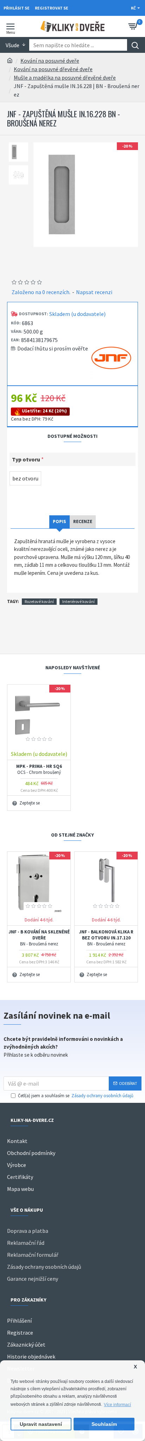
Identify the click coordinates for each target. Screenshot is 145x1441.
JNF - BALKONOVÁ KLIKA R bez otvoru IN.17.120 (106, 938)
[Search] (135, 45)
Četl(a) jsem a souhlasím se (75, 1096)
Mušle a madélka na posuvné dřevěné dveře (65, 77)
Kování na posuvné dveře (49, 60)
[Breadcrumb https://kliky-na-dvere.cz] (10, 60)
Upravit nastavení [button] (41, 1424)
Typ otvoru (26, 459)
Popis (59, 521)
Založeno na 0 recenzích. (41, 292)
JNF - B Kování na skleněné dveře (39, 938)
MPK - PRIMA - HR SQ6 (39, 769)
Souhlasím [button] (104, 1424)
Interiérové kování (78, 601)
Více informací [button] (117, 1404)
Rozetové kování (39, 601)
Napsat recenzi (94, 292)
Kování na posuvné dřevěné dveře (53, 69)
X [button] (135, 1366)
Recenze (82, 521)
